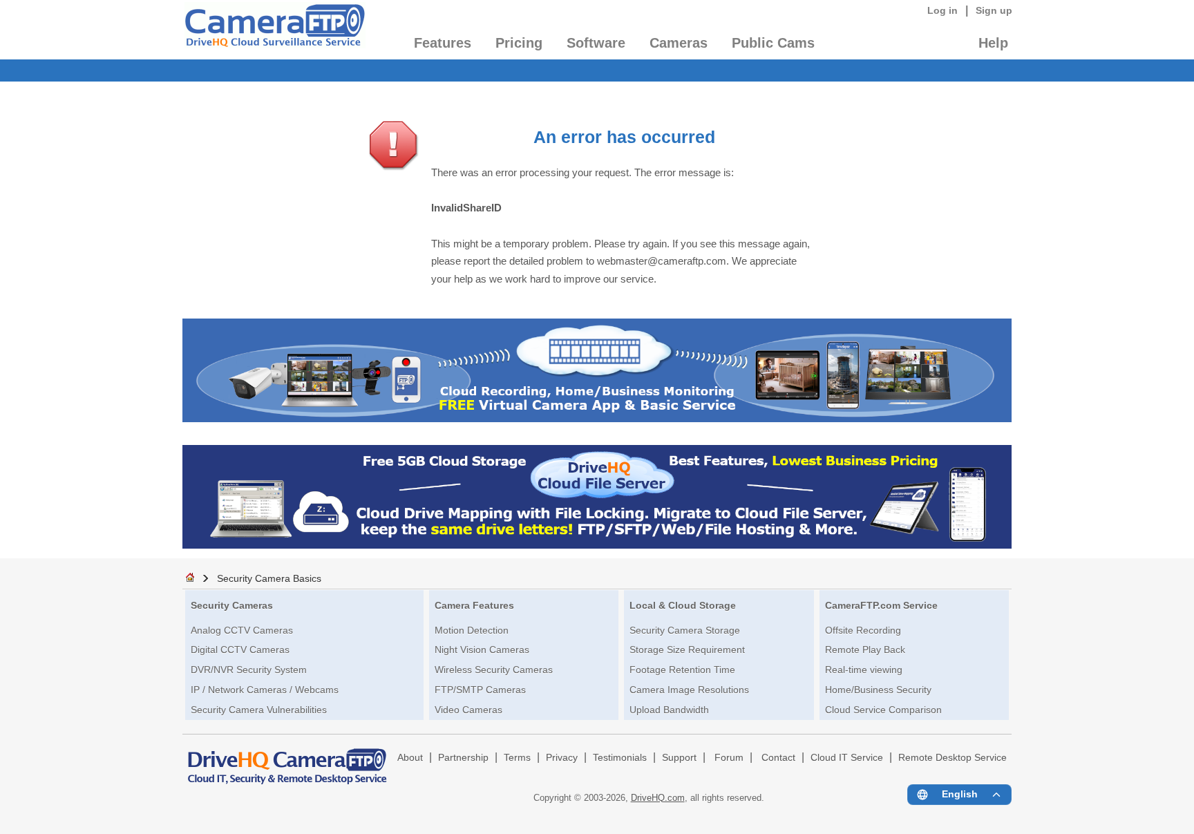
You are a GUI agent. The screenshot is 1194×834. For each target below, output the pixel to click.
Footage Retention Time (682, 669)
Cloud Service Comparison (883, 709)
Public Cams (773, 42)
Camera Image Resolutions (689, 689)
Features (442, 42)
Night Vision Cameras (482, 649)
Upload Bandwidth (669, 709)
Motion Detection (472, 630)
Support (679, 757)
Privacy (562, 757)
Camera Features (474, 605)
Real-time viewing (863, 669)
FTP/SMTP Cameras (480, 689)
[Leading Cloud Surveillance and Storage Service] (597, 418)
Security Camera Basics (269, 578)
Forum (728, 757)
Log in (942, 10)
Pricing (518, 42)
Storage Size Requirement (687, 649)
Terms (517, 757)
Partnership (463, 757)
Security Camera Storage (684, 630)
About (410, 757)
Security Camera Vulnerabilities (259, 709)
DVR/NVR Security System (249, 669)
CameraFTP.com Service (881, 605)
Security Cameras (232, 605)
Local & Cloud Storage (682, 605)
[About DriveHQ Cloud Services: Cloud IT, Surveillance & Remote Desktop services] (287, 760)
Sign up (994, 10)
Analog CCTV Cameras (242, 630)
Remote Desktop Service (952, 757)
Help (993, 42)
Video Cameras (468, 709)
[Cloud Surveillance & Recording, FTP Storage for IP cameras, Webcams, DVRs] (274, 29)
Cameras (679, 42)
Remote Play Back (865, 649)
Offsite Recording (863, 630)
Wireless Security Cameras (494, 669)
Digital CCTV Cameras (240, 649)
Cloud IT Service (847, 757)
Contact (778, 757)
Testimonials (620, 757)
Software (596, 42)
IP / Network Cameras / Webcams (265, 689)
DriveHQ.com (658, 798)
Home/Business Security (878, 689)
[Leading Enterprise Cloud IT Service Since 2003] (597, 545)
